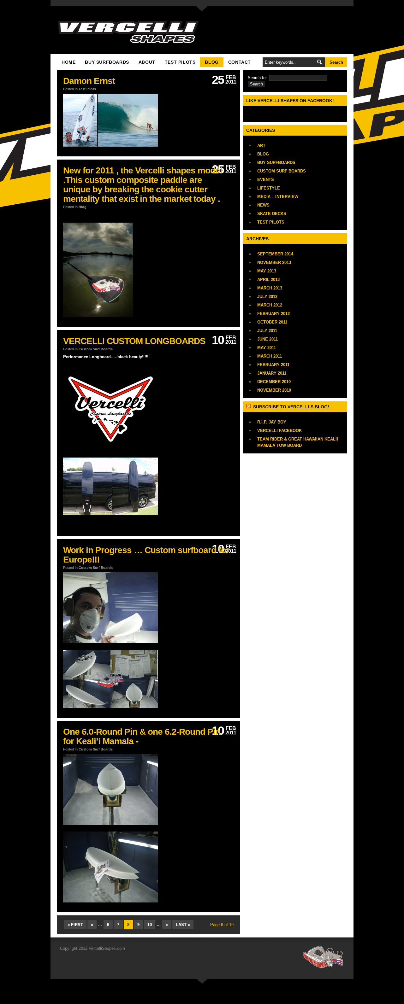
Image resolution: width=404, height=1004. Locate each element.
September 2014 (275, 254)
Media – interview (277, 196)
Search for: (258, 77)
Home (68, 62)
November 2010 (274, 390)
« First (75, 924)
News (263, 205)
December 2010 (274, 381)
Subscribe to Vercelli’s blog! (291, 406)
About (147, 62)
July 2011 (267, 330)
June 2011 (267, 339)
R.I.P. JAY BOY (271, 422)
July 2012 (267, 296)
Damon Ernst (89, 81)
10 (149, 924)
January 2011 (271, 373)
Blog (211, 62)
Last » (183, 924)
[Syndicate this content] (249, 406)
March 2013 (269, 288)
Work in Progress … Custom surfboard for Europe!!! (146, 554)
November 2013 (274, 262)
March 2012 (269, 305)
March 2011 (269, 356)
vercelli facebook (279, 430)
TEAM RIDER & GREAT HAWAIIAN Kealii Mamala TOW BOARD (297, 442)
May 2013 (266, 271)
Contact (239, 62)
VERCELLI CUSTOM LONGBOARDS (134, 341)
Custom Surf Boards (96, 349)
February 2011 (273, 364)
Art (261, 145)
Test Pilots (180, 62)
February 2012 (273, 313)
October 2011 (272, 322)
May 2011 (266, 347)
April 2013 (268, 279)
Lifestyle (268, 188)
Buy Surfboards (107, 62)
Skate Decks (271, 213)
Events (265, 179)
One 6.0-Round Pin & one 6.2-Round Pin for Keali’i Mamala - (141, 736)
